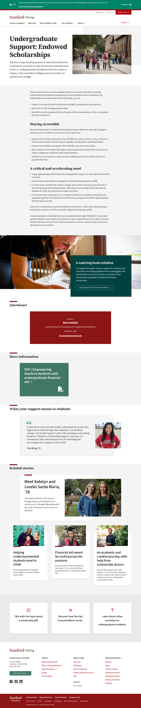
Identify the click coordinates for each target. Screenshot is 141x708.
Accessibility (84, 701)
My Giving (99, 12)
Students (108, 683)
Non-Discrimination (70, 701)
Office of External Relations (51, 665)
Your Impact (67, 23)
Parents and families (112, 679)
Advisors (108, 662)
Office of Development (50, 662)
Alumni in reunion (111, 669)
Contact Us (109, 12)
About (80, 23)
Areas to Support (17, 23)
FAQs (75, 676)
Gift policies (77, 665)
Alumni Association (48, 669)
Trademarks (58, 701)
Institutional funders (112, 672)
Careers (44, 672)
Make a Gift (122, 12)
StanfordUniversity (15, 699)
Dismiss (125, 5)
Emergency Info (74, 697)
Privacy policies (47, 676)
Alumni (107, 665)
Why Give (32, 23)
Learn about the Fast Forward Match (93, 287)
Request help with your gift (83, 672)
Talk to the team (19, 673)
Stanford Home (31, 697)
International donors (112, 676)
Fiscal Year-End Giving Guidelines (31, 6)
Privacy (39, 701)
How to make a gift (80, 669)
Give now (76, 662)
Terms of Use (30, 701)
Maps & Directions (46, 697)
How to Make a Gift (48, 23)
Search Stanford (60, 697)
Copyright (48, 701)
